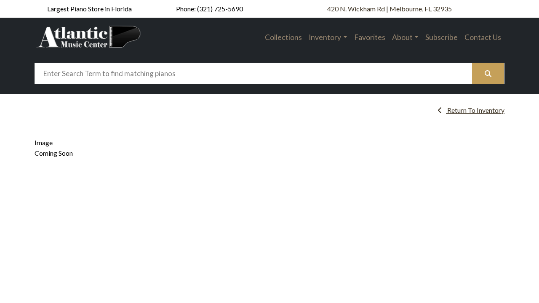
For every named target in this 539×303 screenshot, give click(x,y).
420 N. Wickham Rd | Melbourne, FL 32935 (389, 9)
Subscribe (441, 37)
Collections (283, 37)
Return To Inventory (475, 110)
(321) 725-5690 (220, 9)
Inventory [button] (325, 37)
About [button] (402, 37)
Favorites (369, 37)
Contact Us (482, 37)
